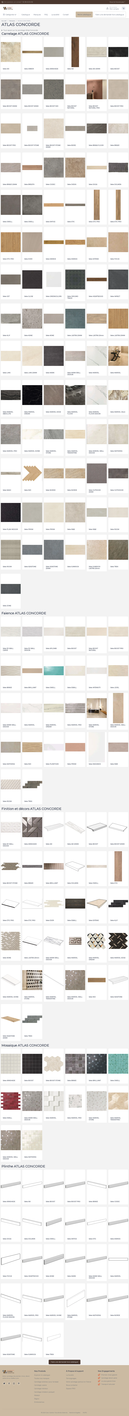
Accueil (4, 21)
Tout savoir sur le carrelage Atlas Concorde (20, 30)
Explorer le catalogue (42, 1375)
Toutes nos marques (41, 1378)
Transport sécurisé (108, 1384)
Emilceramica (39, 1402)
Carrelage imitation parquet (44, 1392)
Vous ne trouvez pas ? (117, 2)
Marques (37, 15)
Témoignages (71, 1378)
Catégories (10, 15)
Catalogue (25, 15)
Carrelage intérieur (41, 1388)
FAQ (46, 15)
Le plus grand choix (108, 1381)
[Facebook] (9, 1383)
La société (55, 15)
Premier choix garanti (109, 1375)
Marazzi (37, 1395)
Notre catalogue (84, 15)
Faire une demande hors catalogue (109, 15)
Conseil (66, 15)
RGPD (85, 1412)
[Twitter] (4, 1383)
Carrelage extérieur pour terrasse (46, 1382)
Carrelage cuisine (40, 1385)
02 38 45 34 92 (28, 2)
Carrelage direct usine (109, 1378)
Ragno (36, 1399)
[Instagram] (14, 1383)
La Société (70, 1375)
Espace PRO (70, 1388)
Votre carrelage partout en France (78, 1382)
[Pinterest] (19, 1383)
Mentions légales (74, 1412)
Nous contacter (72, 1385)
